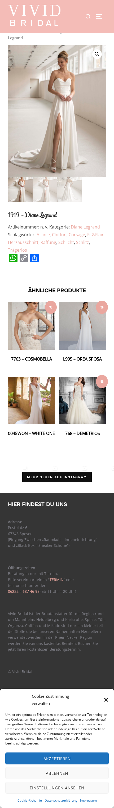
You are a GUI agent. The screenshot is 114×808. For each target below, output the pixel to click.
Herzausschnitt (23, 242)
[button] (106, 700)
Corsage (77, 235)
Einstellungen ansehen (57, 787)
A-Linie (43, 235)
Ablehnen (57, 773)
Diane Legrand (85, 227)
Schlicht (66, 242)
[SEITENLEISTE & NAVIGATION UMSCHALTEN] (100, 16)
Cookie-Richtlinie (29, 800)
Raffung (48, 242)
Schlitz (82, 242)
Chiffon (59, 235)
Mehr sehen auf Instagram (57, 477)
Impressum (88, 800)
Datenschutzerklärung (61, 800)
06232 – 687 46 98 (24, 591)
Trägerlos (17, 250)
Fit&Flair (95, 235)
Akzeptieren (57, 758)
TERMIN (57, 579)
